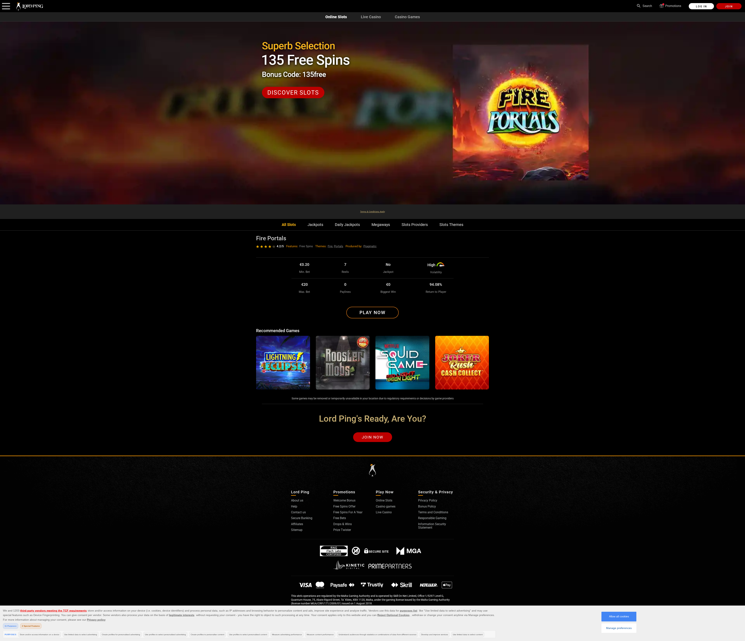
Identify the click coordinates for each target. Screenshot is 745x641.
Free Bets (339, 518)
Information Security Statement (432, 525)
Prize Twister (342, 530)
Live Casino (371, 17)
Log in (701, 6)
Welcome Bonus (344, 500)
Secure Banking (301, 518)
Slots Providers (415, 224)
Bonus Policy (427, 506)
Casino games (385, 506)
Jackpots (315, 224)
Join (729, 6)
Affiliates (297, 524)
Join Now (372, 437)
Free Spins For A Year (347, 512)
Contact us (298, 512)
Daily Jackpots (347, 224)
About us (297, 500)
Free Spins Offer (344, 506)
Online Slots (336, 17)
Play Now (372, 312)
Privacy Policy (427, 500)
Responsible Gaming (432, 518)
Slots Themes (451, 224)
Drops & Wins (342, 524)
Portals (338, 246)
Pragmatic (370, 246)
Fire (330, 246)
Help (294, 506)
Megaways (381, 224)
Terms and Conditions (433, 512)
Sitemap (296, 530)
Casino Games (407, 17)
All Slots (289, 224)
